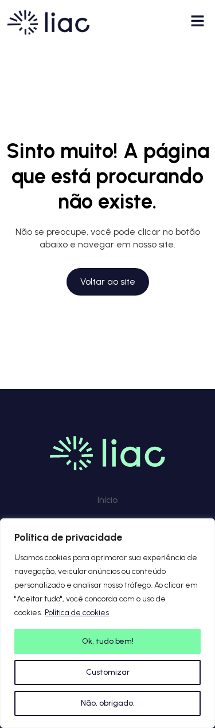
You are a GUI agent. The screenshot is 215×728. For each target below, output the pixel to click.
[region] (107, 623)
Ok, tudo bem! (108, 641)
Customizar (108, 672)
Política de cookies (77, 612)
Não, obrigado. (108, 703)
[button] (197, 22)
